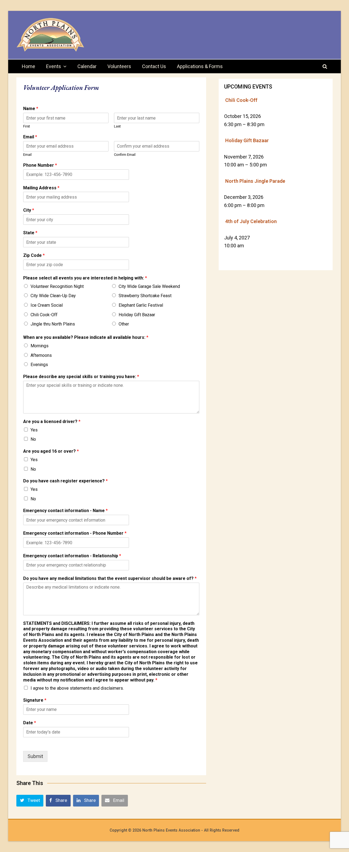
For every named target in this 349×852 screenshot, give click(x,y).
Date (29, 722)
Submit (35, 756)
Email (30, 136)
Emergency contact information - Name (65, 510)
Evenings (39, 364)
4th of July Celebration (251, 221)
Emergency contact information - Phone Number (75, 533)
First (26, 126)
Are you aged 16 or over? (51, 451)
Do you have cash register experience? (65, 480)
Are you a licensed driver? (51, 421)
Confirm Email (125, 155)
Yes (34, 430)
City (28, 210)
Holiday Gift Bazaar (137, 314)
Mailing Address (41, 187)
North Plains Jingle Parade (255, 181)
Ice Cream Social (47, 305)
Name (30, 108)
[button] (29, 800)
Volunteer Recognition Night (57, 286)
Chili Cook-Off (44, 314)
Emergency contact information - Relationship (72, 555)
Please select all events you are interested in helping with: (85, 278)
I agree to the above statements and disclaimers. (77, 688)
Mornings (40, 345)
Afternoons (41, 355)
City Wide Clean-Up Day (53, 295)
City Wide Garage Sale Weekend (149, 286)
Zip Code (34, 255)
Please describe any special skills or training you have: (81, 376)
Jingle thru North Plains (53, 324)
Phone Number (40, 165)
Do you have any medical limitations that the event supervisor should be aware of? (110, 578)
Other (124, 324)
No (33, 439)
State (30, 232)
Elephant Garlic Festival (141, 305)
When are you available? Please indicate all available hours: (85, 337)
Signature (34, 700)
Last (117, 126)
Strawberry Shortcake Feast (145, 295)
